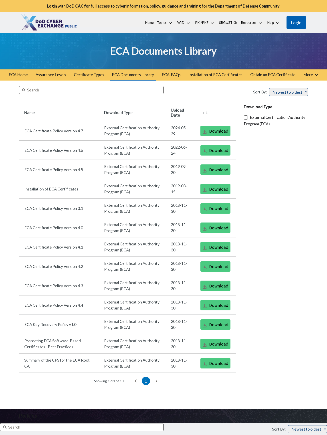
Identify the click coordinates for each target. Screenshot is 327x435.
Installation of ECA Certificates (215, 74)
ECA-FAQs (171, 74)
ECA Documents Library (133, 74)
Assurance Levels (51, 74)
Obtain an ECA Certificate (272, 74)
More (308, 74)
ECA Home (18, 74)
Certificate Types (89, 74)
